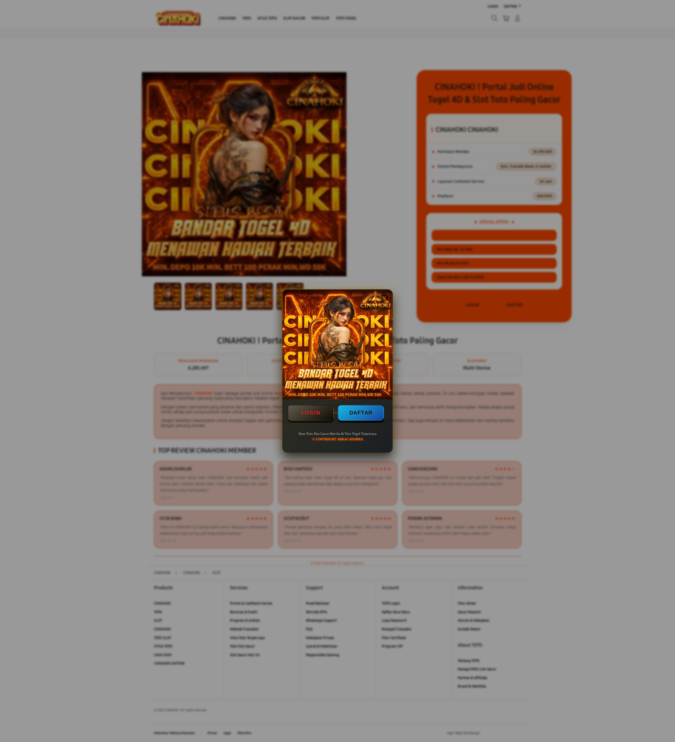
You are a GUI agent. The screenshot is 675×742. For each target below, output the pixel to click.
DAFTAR (361, 413)
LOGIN (310, 413)
